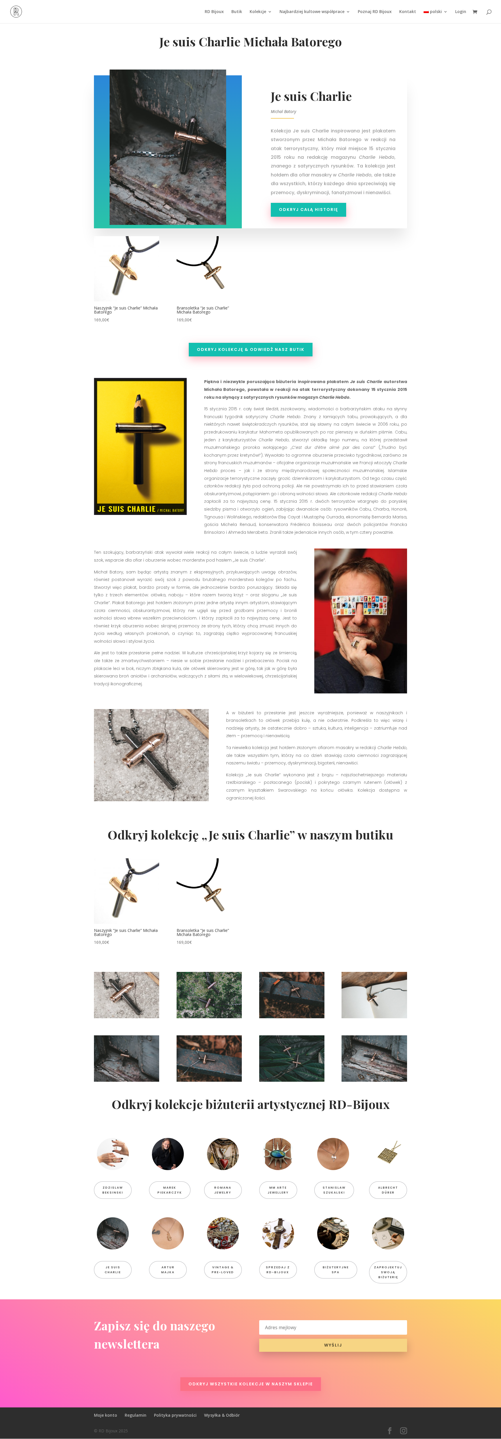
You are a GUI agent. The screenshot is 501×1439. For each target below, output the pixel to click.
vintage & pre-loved (223, 1269)
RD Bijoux (214, 12)
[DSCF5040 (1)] (374, 1016)
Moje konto (105, 1415)
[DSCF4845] (209, 1016)
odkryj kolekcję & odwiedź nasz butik (250, 349)
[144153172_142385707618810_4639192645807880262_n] (126, 1016)
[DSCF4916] (374, 1080)
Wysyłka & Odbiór (222, 1415)
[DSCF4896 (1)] (291, 1016)
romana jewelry (222, 1190)
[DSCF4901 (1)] (209, 1080)
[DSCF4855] (291, 1080)
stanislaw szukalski (334, 1190)
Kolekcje (258, 12)
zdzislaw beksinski (112, 1190)
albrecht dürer (388, 1190)
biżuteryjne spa (336, 1269)
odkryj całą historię (308, 209)
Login (460, 12)
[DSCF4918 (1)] (126, 1080)
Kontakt (407, 12)
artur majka (168, 1269)
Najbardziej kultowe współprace (311, 12)
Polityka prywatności (175, 1415)
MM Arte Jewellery (278, 1190)
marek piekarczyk (169, 1190)
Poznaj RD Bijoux (375, 12)
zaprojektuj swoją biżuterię (388, 1272)
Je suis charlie (113, 1269)
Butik (236, 12)
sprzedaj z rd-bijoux (278, 1269)
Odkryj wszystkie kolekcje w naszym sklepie (250, 1384)
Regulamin (135, 1415)
